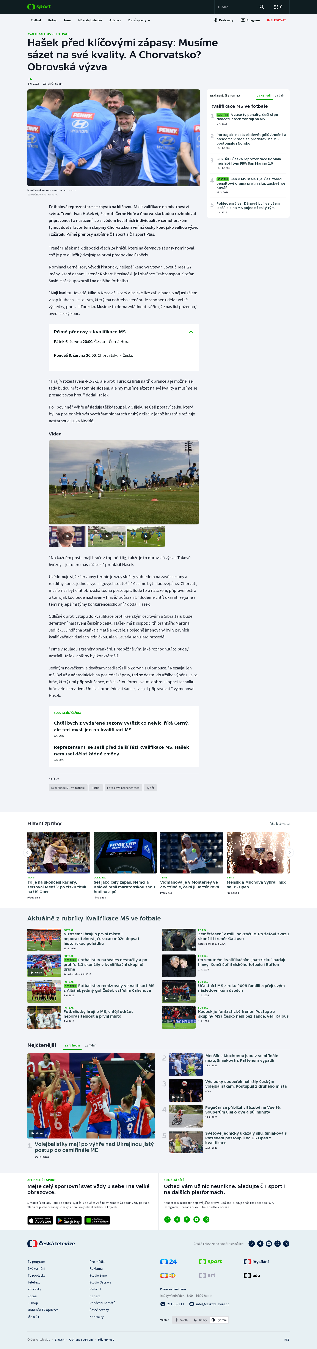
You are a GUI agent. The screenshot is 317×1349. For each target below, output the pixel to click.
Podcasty (34, 1289)
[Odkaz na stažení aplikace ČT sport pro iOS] (40, 1220)
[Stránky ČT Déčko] (168, 1277)
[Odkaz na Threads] (206, 1219)
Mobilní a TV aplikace (42, 1310)
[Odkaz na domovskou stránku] (45, 6)
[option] (182, 1320)
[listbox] (200, 1320)
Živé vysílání (36, 1268)
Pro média (97, 1261)
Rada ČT (95, 1289)
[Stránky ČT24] (168, 1263)
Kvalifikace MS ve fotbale (48, 34)
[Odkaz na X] (186, 1219)
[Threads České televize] (286, 1243)
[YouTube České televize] (268, 1243)
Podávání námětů (102, 1303)
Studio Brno (98, 1275)
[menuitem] (35, 20)
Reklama (96, 1268)
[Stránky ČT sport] (210, 1263)
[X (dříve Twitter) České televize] (277, 1243)
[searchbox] (237, 7)
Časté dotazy (99, 1310)
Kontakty (96, 1317)
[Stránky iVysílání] (256, 1263)
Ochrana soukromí (81, 1339)
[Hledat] (261, 7)
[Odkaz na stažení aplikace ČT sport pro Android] (69, 1220)
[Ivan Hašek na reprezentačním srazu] (113, 137)
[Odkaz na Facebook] (177, 1219)
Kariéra (94, 1296)
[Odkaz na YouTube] (196, 1219)
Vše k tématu (280, 823)
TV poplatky (36, 1275)
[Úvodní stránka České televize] (51, 1243)
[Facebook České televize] (260, 1243)
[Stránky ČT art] (207, 1277)
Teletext (33, 1282)
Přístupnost (106, 1339)
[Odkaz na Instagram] (167, 1219)
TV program (36, 1261)
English (59, 1339)
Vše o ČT (33, 1317)
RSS (287, 1339)
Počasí (32, 1296)
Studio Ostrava (100, 1282)
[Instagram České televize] (251, 1243)
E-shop (32, 1303)
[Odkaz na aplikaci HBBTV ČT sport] (97, 1220)
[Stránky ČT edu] (252, 1277)
